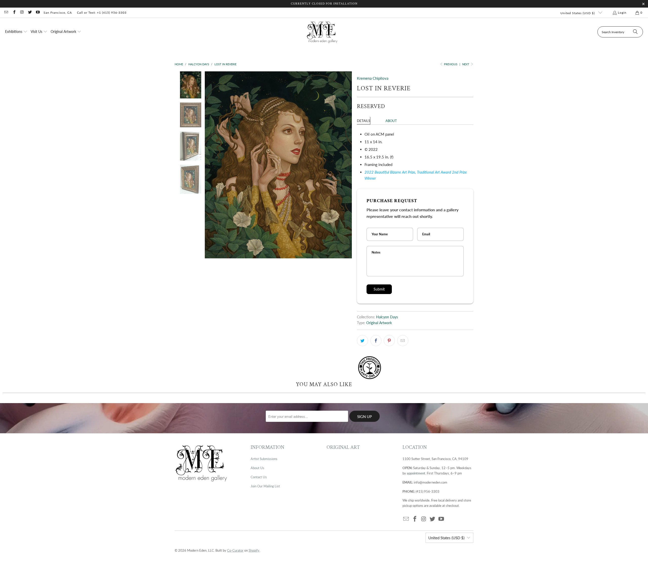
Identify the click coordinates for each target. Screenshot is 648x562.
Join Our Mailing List (265, 486)
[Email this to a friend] (402, 340)
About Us (257, 468)
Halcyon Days (387, 317)
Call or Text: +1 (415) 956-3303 (102, 12)
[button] (16, 32)
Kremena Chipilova (372, 78)
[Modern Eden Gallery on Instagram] (22, 12)
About (391, 121)
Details (363, 121)
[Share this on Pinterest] (389, 340)
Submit (379, 289)
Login (622, 12)
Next (466, 64)
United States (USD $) (578, 13)
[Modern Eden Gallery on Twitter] (30, 12)
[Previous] (209, 164)
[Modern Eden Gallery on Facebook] (14, 12)
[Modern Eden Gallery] (322, 32)
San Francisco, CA (58, 12)
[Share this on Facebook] (375, 340)
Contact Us (259, 477)
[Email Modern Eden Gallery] (6, 12)
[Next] (348, 164)
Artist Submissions (264, 459)
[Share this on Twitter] (362, 340)
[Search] (635, 31)
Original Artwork (379, 323)
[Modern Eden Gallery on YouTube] (37, 12)
